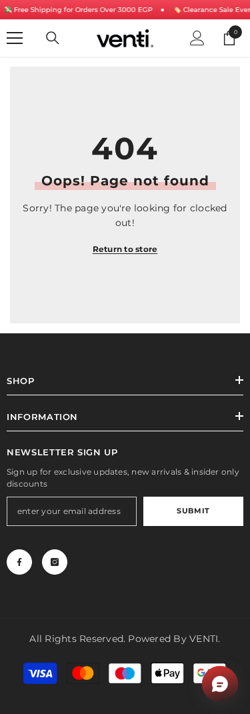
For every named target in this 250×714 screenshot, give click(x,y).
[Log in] (197, 38)
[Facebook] (19, 562)
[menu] (15, 38)
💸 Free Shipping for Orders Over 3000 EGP (77, 9)
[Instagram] (54, 562)
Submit (193, 510)
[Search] (53, 38)
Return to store (125, 249)
